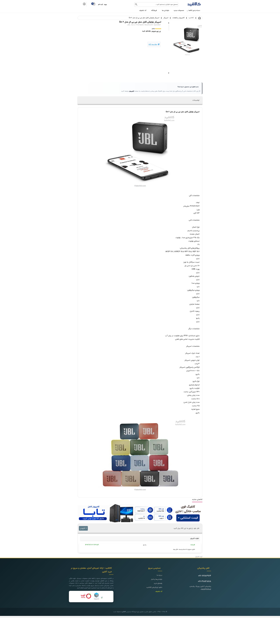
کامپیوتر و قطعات (178, 18)
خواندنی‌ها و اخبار (156, 579)
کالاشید (199, 18)
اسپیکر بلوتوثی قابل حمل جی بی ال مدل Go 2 (144, 18)
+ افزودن (83, 528)
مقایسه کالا (153, 44)
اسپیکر (166, 18)
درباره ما (159, 575)
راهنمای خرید (158, 583)
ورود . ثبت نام (102, 4)
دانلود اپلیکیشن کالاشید (154, 587)
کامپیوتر (131, 91)
